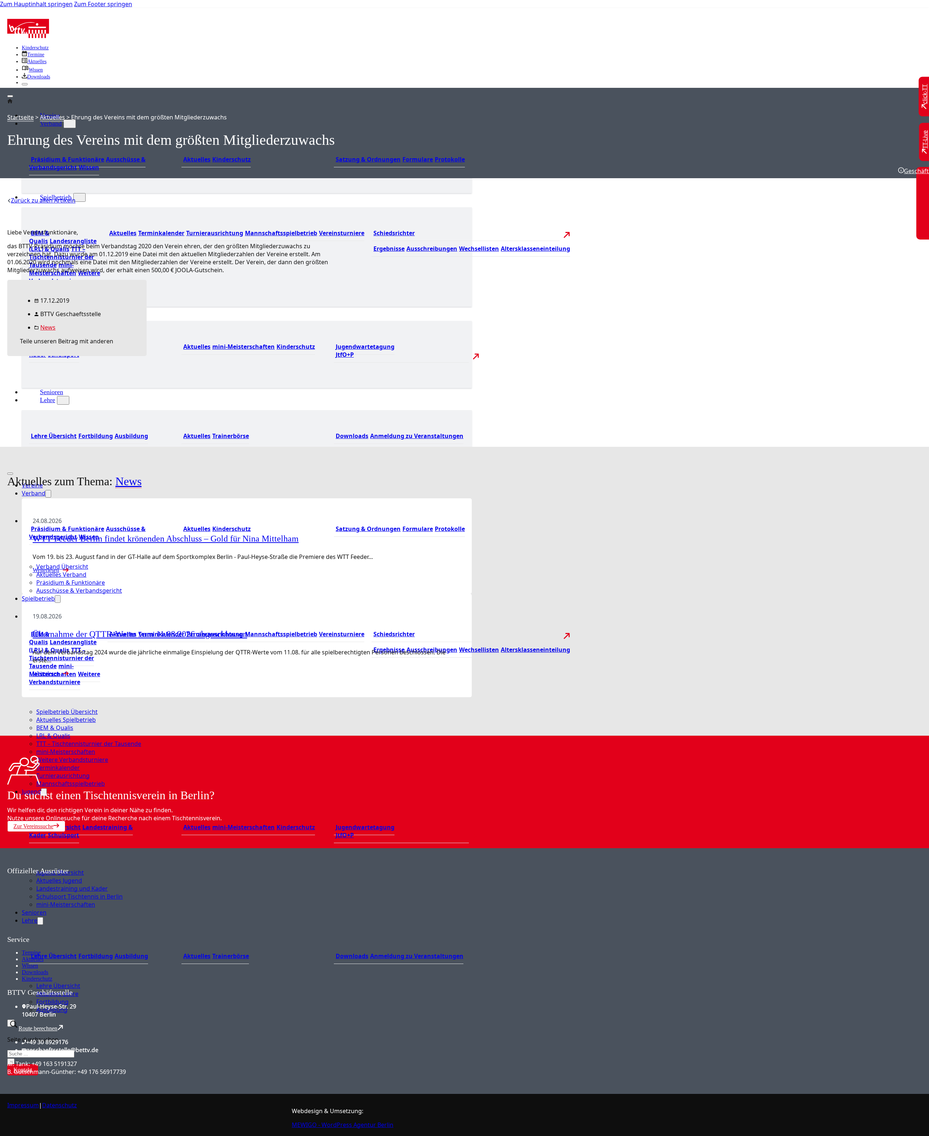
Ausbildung (131, 436)
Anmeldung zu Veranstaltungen (416, 436)
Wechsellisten (479, 249)
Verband (51, 123)
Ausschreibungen (431, 249)
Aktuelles (196, 159)
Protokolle (450, 159)
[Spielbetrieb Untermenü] (79, 197)
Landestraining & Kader (81, 831)
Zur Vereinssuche (33, 826)
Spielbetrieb (38, 598)
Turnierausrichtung (214, 233)
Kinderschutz (35, 47)
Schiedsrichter (394, 233)
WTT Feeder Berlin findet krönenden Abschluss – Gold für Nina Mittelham (166, 538)
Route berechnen (38, 1028)
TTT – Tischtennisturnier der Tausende (61, 658)
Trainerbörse (230, 436)
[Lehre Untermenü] (63, 400)
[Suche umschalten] (11, 1023)
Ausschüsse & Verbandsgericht (79, 590)
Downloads (352, 436)
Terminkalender (161, 233)
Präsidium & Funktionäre (67, 159)
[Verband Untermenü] (70, 123)
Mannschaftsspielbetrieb (281, 233)
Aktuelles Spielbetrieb (66, 720)
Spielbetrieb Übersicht (67, 712)
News (48, 327)
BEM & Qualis (39, 237)
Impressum (23, 1105)
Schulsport (63, 835)
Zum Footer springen (103, 4)
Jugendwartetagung (365, 347)
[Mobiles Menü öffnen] (10, 474)
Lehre (47, 400)
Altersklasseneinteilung (535, 249)
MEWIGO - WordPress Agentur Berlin (342, 1125)
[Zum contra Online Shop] (61, 931)
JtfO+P (345, 355)
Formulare (417, 159)
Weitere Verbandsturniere (64, 277)
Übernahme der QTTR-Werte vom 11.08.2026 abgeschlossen (140, 634)
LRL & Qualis (53, 736)
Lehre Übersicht (54, 436)
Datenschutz (59, 1105)
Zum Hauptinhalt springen (36, 4)
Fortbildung (95, 436)
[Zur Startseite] (28, 36)
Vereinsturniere (341, 233)
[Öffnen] (10, 96)
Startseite (20, 117)
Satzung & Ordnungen (368, 159)
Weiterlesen (46, 570)
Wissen (89, 167)
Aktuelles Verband (61, 575)
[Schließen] (25, 84)
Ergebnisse (389, 249)
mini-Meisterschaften (243, 347)
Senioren (51, 392)
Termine (31, 952)
